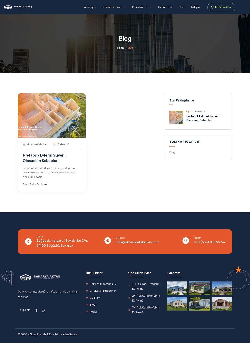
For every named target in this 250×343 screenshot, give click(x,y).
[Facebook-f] (36, 310)
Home (120, 47)
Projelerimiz (139, 7)
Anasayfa (90, 7)
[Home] (18, 7)
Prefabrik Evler (112, 7)
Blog (181, 7)
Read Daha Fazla (33, 184)
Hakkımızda (165, 7)
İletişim (195, 7)
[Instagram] (43, 310)
